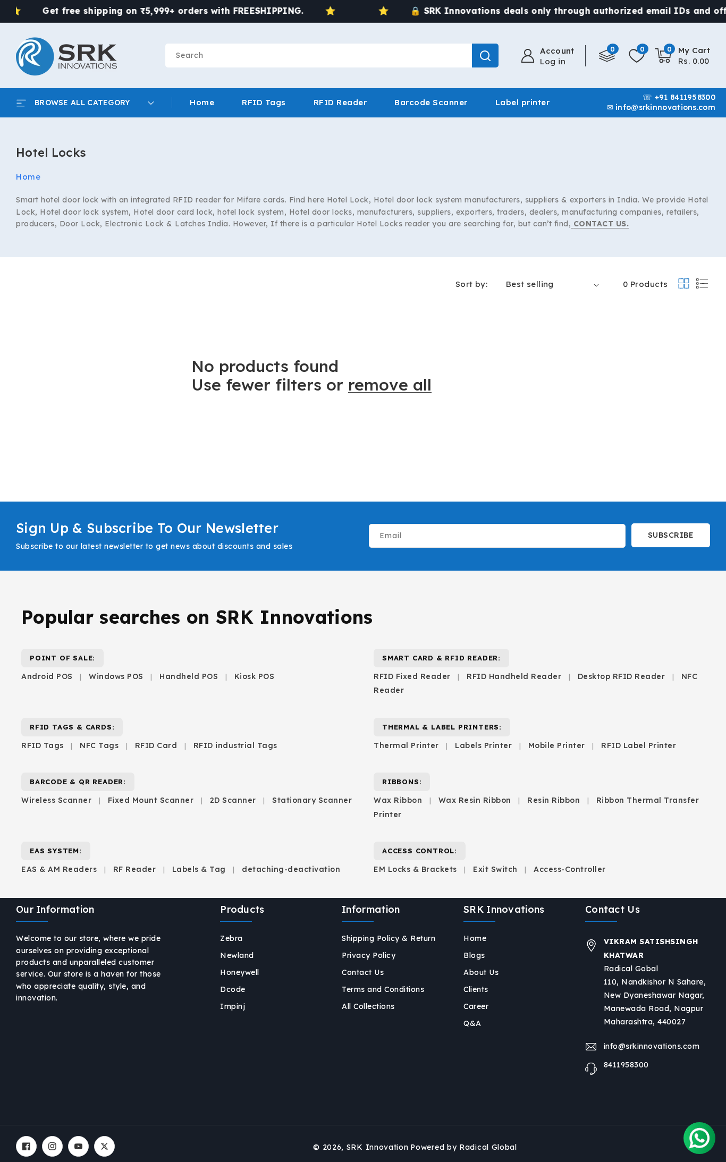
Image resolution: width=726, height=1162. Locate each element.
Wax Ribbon (398, 800)
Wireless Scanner (56, 800)
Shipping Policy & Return (388, 938)
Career (475, 1006)
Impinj (232, 1006)
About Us (481, 972)
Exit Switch (495, 869)
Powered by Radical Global (463, 1147)
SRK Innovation (378, 1147)
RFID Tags (42, 745)
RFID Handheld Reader (514, 676)
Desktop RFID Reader (621, 676)
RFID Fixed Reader (412, 676)
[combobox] (331, 55)
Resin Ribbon (553, 800)
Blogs (474, 955)
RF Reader (134, 869)
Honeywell (239, 972)
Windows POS (116, 676)
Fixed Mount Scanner (151, 800)
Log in (552, 61)
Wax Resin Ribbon (474, 800)
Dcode (233, 989)
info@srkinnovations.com (652, 1046)
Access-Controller (570, 869)
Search (485, 55)
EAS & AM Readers (59, 869)
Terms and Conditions (383, 989)
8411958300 (626, 1065)
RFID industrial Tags (235, 745)
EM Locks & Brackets (415, 869)
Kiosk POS (254, 676)
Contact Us (363, 972)
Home (28, 177)
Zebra (231, 938)
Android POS (47, 676)
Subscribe (671, 535)
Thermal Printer (406, 745)
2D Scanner (233, 800)
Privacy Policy (368, 955)
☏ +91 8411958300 (679, 97)
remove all (390, 385)
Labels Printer (483, 745)
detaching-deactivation (291, 869)
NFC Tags (99, 745)
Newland (237, 955)
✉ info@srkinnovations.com (661, 107)
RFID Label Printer (638, 745)
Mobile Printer (556, 745)
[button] (683, 55)
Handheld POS (188, 676)
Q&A (472, 1023)
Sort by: (471, 284)
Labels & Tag (200, 869)
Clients (475, 989)
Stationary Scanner (312, 800)
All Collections (368, 1006)
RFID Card (156, 745)
